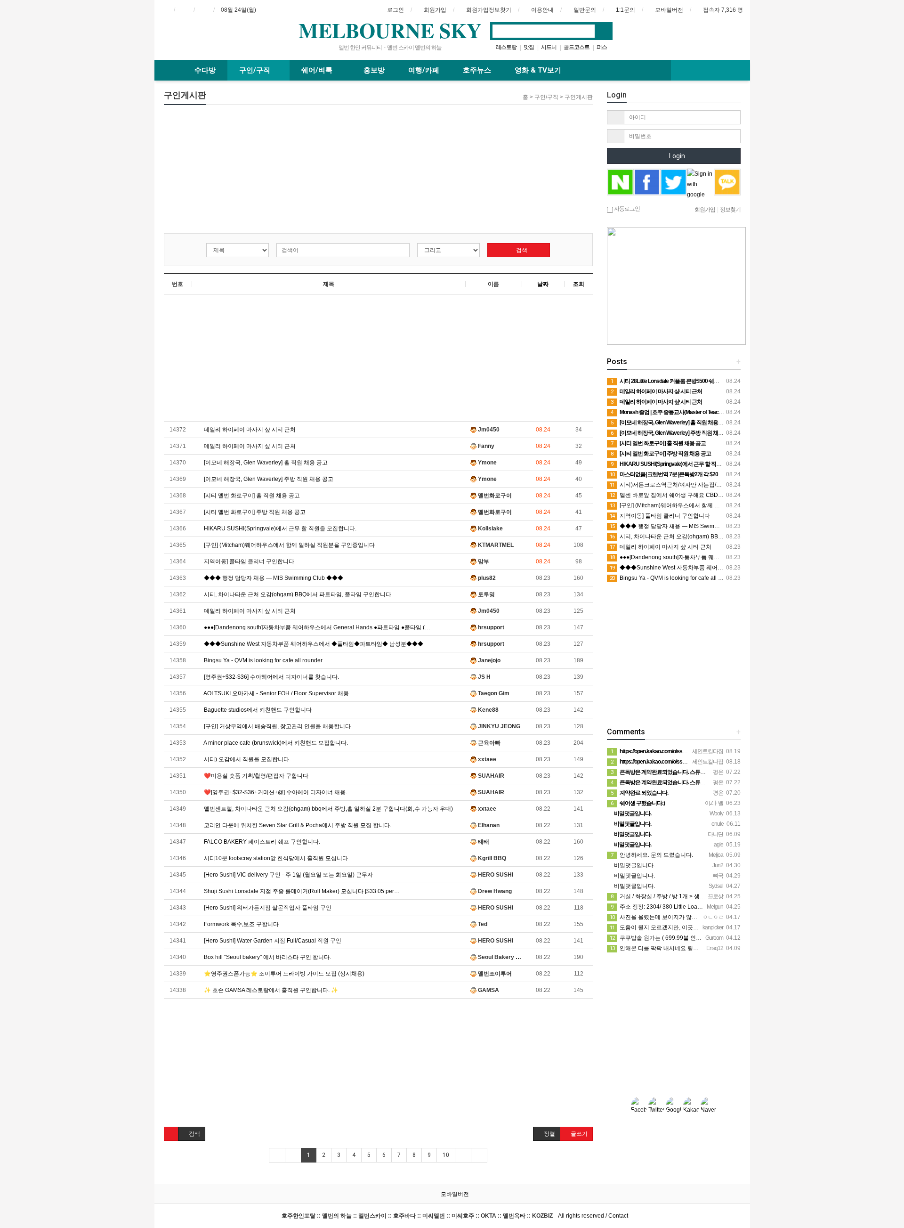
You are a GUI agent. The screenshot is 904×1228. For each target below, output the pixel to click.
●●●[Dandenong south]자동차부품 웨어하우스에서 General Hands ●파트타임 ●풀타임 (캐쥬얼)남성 (740, 557)
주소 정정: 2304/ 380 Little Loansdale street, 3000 (678, 906)
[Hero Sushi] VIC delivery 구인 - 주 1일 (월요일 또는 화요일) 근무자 (287, 874)
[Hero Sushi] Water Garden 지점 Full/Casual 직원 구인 (271, 940)
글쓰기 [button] (578, 1133)
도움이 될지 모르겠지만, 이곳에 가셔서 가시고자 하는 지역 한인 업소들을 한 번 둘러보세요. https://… (741, 927)
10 (446, 1155)
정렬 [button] (548, 1133)
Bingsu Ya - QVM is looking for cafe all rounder (262, 660)
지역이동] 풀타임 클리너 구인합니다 (248, 561)
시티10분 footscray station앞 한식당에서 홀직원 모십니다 (275, 858)
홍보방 (374, 70)
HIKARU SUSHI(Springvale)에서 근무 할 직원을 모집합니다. (279, 528)
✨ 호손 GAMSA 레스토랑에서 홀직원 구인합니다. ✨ (270, 990)
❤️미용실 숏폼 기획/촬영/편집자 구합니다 (255, 776)
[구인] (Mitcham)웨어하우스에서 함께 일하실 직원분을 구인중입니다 (288, 545)
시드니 (549, 47)
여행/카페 (423, 70)
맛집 (529, 47)
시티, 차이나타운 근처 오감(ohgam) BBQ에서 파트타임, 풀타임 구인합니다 (296, 594)
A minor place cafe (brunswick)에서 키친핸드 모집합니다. (275, 743)
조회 (578, 284)
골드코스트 (576, 47)
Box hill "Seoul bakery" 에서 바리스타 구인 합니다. (266, 957)
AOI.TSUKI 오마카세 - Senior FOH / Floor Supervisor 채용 (275, 693)
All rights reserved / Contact (455, 1215)
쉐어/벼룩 (317, 70)
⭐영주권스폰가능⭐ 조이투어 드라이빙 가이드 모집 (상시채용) (283, 973)
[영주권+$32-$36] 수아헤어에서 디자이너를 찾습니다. (270, 677)
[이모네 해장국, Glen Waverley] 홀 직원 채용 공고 (265, 462)
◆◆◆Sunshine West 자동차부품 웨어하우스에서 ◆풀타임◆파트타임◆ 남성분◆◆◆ (312, 644)
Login (676, 156)
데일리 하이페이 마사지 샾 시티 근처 (249, 429)
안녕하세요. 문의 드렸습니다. (652, 855)
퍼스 (602, 47)
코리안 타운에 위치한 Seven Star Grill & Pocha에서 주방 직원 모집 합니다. (296, 825)
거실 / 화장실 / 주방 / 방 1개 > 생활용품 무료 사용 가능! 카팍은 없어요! (702, 896)
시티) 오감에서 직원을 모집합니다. (246, 759)
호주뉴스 (477, 70)
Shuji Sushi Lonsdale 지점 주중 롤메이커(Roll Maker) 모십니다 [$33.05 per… (301, 891)
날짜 (543, 284)
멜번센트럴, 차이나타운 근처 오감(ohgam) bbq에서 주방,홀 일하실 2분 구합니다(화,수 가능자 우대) (327, 808)
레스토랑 (506, 47)
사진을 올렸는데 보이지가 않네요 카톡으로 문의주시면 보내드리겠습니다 (706, 917)
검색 (521, 250)
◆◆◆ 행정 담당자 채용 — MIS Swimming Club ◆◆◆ (272, 578)
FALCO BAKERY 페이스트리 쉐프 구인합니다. (261, 841)
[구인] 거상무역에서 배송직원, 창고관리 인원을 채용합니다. (277, 726)
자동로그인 (626, 208)
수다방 (205, 70)
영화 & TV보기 (538, 70)
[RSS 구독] (204, 10)
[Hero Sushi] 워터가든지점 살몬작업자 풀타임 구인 (266, 907)
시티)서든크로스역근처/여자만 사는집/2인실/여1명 (678, 484)
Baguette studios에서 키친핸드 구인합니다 (257, 710)
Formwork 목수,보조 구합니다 (240, 924)
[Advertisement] (235, 171)
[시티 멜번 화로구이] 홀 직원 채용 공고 (251, 495)
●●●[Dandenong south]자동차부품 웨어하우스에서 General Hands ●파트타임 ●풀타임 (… (316, 627)
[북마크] (184, 10)
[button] (171, 1134)
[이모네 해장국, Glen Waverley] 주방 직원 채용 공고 (267, 479)
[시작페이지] (164, 10)
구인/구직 (255, 70)
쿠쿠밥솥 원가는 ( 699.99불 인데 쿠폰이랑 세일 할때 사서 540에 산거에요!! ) (710, 938)
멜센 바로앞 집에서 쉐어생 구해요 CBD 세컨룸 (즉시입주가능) (692, 495)
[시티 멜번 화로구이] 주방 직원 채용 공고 (254, 512)
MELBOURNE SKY (390, 30)
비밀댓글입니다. (634, 865)
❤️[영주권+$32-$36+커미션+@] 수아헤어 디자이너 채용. (274, 792)
